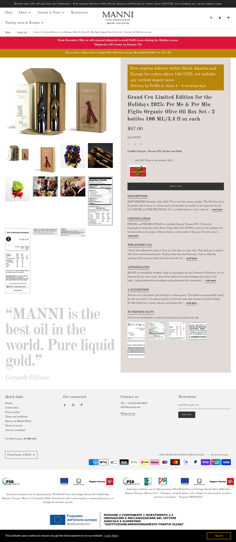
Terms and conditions (16, 417)
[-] (129, 144)
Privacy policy (12, 412)
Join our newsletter (15, 430)
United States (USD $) (19, 455)
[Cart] (228, 17)
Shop (8, 12)
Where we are (128, 413)
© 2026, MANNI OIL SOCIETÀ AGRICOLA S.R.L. (181, 455)
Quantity (134, 137)
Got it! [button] (219, 535)
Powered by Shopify (219, 455)
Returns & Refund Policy (18, 421)
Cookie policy (12, 408)
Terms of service (13, 426)
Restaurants (79, 12)
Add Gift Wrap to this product (154, 160)
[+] (141, 144)
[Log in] (219, 17)
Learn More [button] (111, 535)
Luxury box (22, 32)
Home (8, 32)
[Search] (211, 17)
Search (8, 403)
